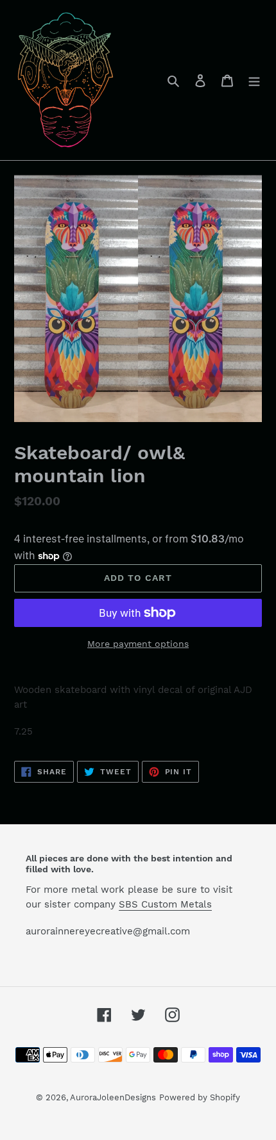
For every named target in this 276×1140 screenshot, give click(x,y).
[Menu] (254, 80)
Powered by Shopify (199, 1097)
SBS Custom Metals (165, 904)
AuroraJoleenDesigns (113, 1097)
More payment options (138, 644)
